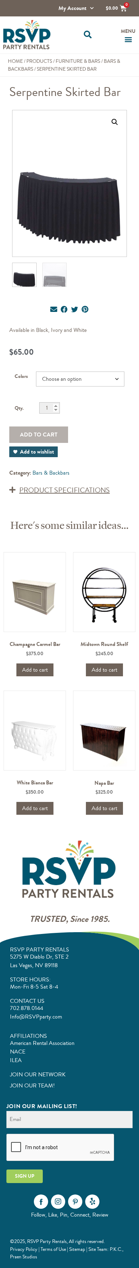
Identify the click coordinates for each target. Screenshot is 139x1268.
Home (15, 61)
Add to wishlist (37, 452)
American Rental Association (42, 1043)
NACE (17, 1052)
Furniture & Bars (78, 61)
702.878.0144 (26, 1008)
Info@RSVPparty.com (36, 1017)
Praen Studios (23, 1257)
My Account (72, 8)
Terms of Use (53, 1249)
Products (39, 61)
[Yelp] (92, 1201)
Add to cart (38, 434)
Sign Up (24, 1176)
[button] (87, 34)
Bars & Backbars (51, 473)
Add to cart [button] (35, 670)
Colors (21, 376)
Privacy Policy (23, 1249)
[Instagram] (58, 1201)
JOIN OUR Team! (32, 1086)
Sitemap (77, 1249)
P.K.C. (116, 1249)
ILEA (16, 1060)
